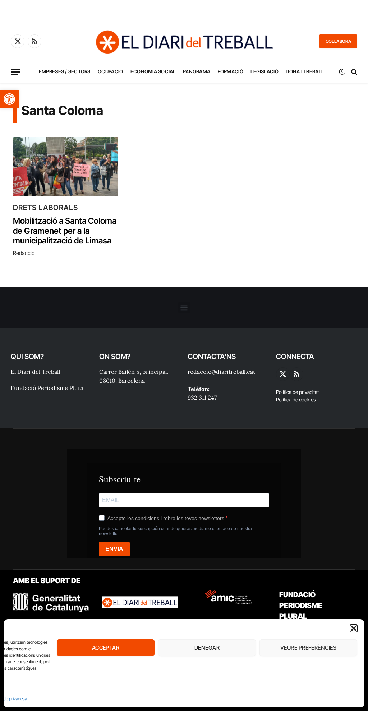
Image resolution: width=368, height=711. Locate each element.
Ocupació (110, 71)
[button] (9, 99)
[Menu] (15, 72)
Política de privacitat (297, 392)
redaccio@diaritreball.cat (221, 371)
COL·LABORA (338, 41)
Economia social (153, 71)
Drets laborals (45, 207)
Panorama (196, 71)
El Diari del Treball (35, 371)
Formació (230, 71)
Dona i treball (305, 71)
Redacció (23, 253)
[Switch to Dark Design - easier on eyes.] (341, 72)
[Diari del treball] (184, 41)
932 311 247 (202, 397)
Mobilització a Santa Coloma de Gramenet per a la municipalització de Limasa (64, 231)
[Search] (353, 72)
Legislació (264, 71)
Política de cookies (296, 399)
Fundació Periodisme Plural (48, 387)
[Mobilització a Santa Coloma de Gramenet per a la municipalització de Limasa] (65, 166)
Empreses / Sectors (65, 71)
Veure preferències (308, 647)
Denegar (207, 647)
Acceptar (106, 647)
